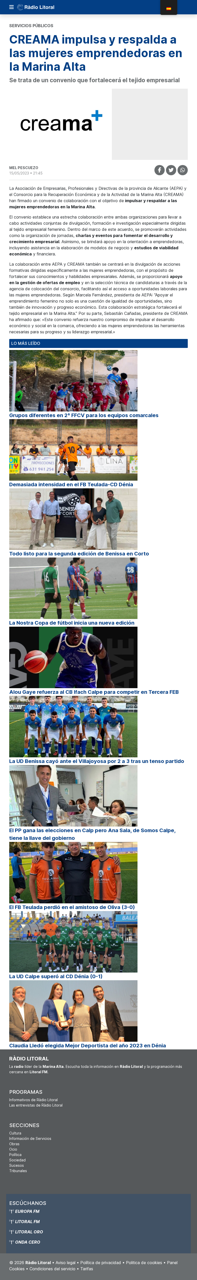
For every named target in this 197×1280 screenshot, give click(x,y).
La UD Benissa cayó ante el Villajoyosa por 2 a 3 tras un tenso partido (96, 761)
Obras (14, 1144)
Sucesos (16, 1165)
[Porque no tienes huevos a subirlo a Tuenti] (171, 170)
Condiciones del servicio (52, 1268)
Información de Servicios (30, 1138)
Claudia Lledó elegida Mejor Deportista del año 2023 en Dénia (87, 1045)
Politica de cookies (144, 1262)
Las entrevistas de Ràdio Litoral (36, 1105)
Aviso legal (65, 1262)
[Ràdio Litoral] (42, 7)
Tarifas (86, 1268)
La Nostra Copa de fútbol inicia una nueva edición (71, 623)
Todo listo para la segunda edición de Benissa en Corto (79, 554)
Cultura (15, 1133)
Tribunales (18, 1171)
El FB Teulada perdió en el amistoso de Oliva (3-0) (72, 907)
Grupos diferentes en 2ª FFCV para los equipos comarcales (84, 415)
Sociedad (17, 1160)
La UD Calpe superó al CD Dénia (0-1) (56, 976)
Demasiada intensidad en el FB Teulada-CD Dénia (71, 484)
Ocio (13, 1149)
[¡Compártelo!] (159, 170)
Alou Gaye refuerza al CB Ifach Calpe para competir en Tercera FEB (94, 692)
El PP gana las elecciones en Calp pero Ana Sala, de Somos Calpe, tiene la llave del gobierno (92, 834)
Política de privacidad (100, 1262)
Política (15, 1154)
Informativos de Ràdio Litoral (33, 1100)
